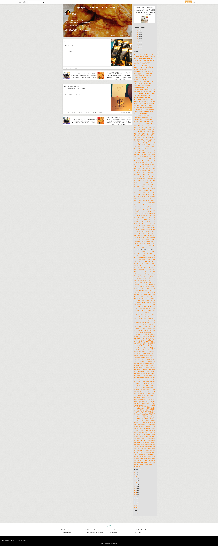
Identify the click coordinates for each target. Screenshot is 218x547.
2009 (135, 506)
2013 (135, 498)
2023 (135, 478)
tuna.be (109, 525)
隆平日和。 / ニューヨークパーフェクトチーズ (97, 7)
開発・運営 (138, 532)
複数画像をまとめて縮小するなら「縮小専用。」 (15, 540)
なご (73, 11)
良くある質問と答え (65, 532)
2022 (135, 480)
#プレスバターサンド (90, 113)
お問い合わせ (113, 532)
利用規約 (100, 532)
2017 (135, 490)
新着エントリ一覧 (90, 529)
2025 (135, 474)
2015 (135, 494)
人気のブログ (113, 529)
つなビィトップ (64, 529)
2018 (135, 488)
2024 (135, 476)
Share (127, 35)
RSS (136, 513)
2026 (135, 472)
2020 (135, 484)
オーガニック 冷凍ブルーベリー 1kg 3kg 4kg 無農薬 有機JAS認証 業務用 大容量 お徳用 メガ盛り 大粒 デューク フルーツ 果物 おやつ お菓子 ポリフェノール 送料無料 (84, 75)
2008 (135, 508)
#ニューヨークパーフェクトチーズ (73, 68)
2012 (135, 500)
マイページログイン (140, 529)
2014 (135, 496)
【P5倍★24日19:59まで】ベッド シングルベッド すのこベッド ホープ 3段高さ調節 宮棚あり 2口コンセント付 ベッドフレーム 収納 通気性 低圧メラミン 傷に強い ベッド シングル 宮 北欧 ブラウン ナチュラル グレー (144, 10)
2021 (135, 482)
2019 (135, 486)
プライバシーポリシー (91, 532)
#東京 (100, 113)
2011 (135, 502)
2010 (135, 504)
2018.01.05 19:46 (125, 113)
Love (121, 35)
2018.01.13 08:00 (125, 68)
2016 (135, 492)
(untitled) (136, 30)
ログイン (195, 2)
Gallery (114, 35)
